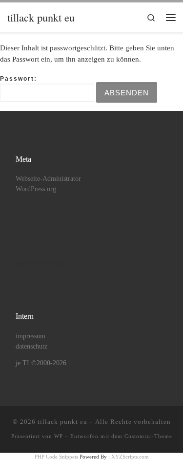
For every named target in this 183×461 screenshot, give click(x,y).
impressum (30, 336)
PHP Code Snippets (56, 457)
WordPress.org (36, 189)
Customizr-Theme (148, 436)
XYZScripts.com (130, 457)
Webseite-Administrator (48, 178)
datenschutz (31, 346)
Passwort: (18, 78)
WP (58, 436)
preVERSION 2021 (43, 263)
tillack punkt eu (62, 421)
